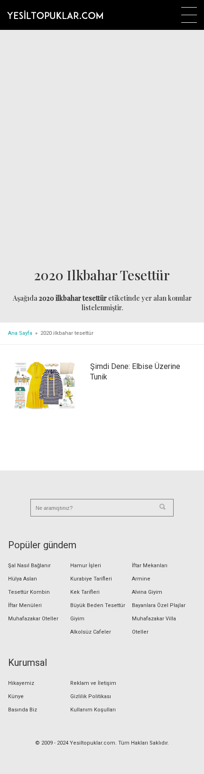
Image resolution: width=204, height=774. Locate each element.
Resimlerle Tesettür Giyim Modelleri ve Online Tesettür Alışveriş (55, 14)
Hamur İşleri (85, 565)
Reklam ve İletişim (93, 683)
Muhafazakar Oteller (33, 619)
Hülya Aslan (22, 579)
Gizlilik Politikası (90, 696)
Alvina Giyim (147, 592)
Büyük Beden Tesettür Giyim (97, 612)
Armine (141, 579)
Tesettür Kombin (29, 592)
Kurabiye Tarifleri (91, 579)
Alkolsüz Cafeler (90, 632)
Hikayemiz (21, 683)
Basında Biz (22, 710)
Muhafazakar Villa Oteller (154, 625)
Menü (189, 15)
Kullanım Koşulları (93, 710)
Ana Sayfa (20, 333)
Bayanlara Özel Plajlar (158, 605)
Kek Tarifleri (85, 592)
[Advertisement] (102, 150)
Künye (16, 696)
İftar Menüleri (25, 605)
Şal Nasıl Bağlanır (29, 565)
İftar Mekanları (149, 565)
